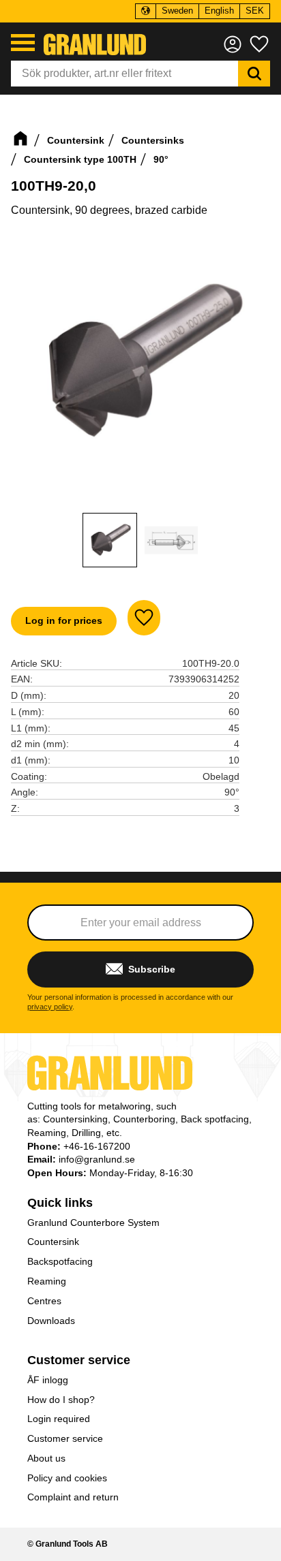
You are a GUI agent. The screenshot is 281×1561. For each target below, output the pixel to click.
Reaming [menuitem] (46, 1281)
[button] (23, 42)
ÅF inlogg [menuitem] (47, 1379)
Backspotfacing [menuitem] (60, 1261)
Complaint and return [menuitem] (73, 1497)
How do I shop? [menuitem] (61, 1399)
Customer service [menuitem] (78, 1360)
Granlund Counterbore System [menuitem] (93, 1222)
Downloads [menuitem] (51, 1320)
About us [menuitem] (46, 1458)
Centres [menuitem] (44, 1300)
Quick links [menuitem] (60, 1203)
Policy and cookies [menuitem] (67, 1477)
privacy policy (49, 1007)
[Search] (254, 73)
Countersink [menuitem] (53, 1241)
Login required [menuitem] (58, 1418)
